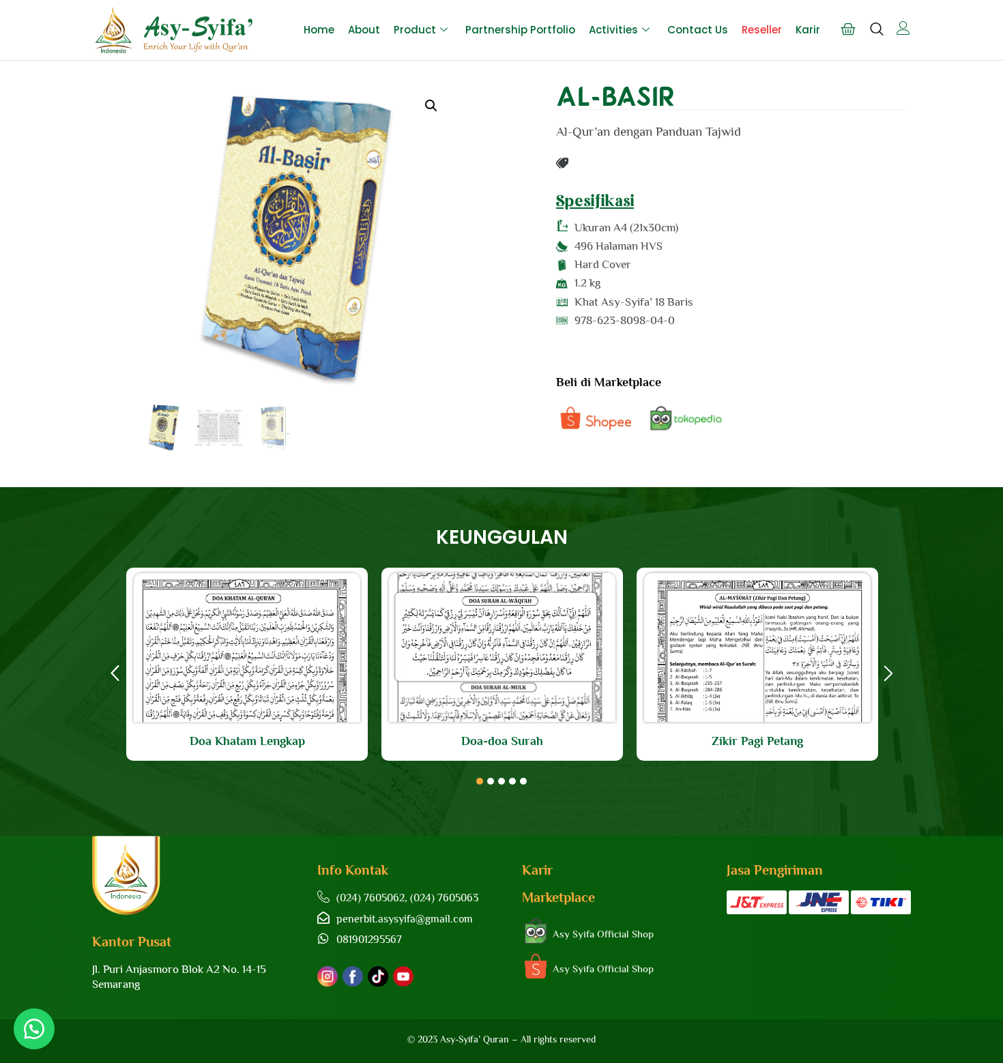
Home (319, 30)
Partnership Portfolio (520, 30)
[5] (523, 781)
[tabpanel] (247, 664)
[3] (501, 781)
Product (415, 30)
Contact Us (697, 30)
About (364, 30)
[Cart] (848, 29)
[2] (490, 781)
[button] (431, 105)
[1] (479, 781)
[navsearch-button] (876, 35)
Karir (808, 30)
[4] (512, 781)
